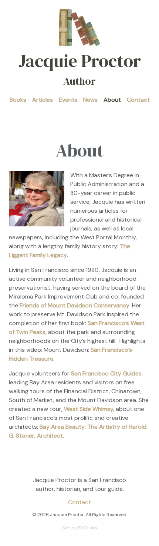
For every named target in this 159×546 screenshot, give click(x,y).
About (112, 100)
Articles (42, 100)
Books (18, 100)
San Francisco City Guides (106, 373)
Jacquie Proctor (79, 68)
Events (68, 100)
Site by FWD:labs (79, 528)
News (90, 100)
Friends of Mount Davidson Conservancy (74, 305)
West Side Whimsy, (89, 409)
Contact (138, 100)
